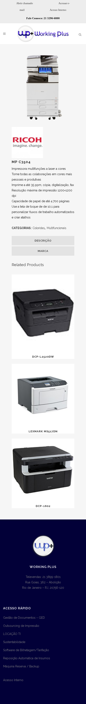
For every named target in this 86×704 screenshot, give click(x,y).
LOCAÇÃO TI (12, 634)
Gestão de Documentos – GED (24, 617)
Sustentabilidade (14, 642)
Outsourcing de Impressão (21, 625)
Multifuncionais (56, 228)
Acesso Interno (58, 9)
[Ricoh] (27, 157)
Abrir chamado (24, 3)
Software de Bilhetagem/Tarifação (26, 650)
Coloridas (39, 228)
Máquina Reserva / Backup (21, 666)
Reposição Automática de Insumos (26, 658)
